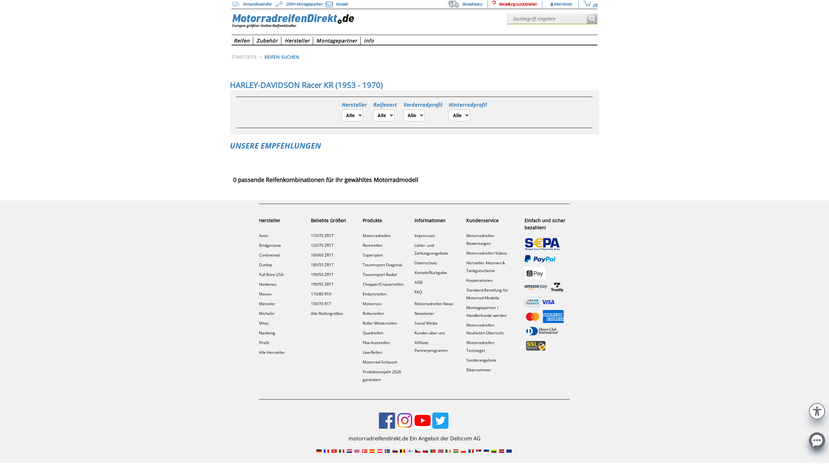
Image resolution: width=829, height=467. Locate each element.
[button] (817, 410)
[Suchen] (592, 19)
